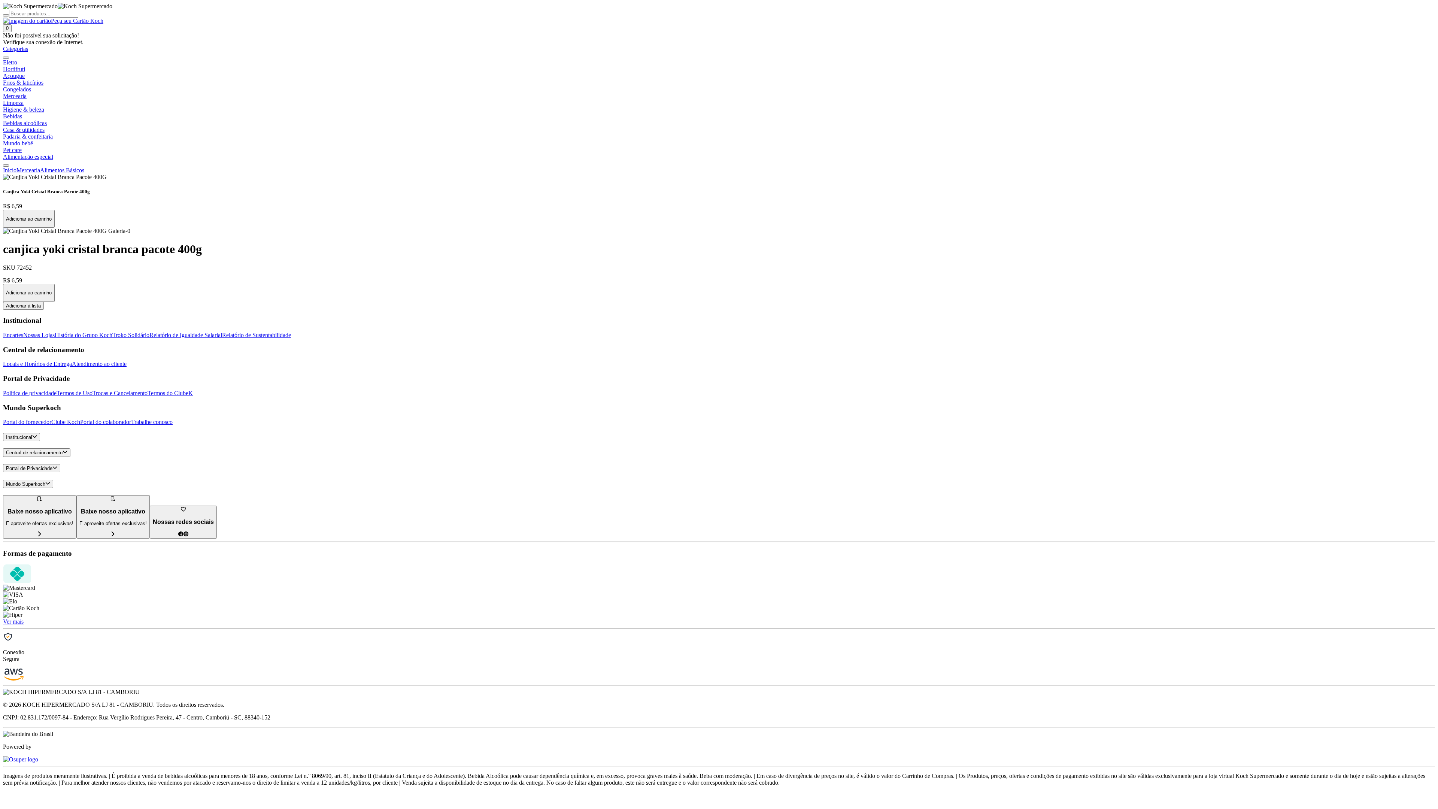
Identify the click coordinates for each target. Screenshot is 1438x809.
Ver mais (13, 621)
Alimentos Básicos (62, 170)
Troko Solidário (130, 335)
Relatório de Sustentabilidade (256, 335)
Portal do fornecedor (27, 422)
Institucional (19, 437)
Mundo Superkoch (25, 484)
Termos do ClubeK (170, 393)
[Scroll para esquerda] (6, 58)
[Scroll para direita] (6, 165)
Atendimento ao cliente (99, 364)
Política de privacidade (30, 393)
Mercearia (28, 170)
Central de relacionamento (34, 453)
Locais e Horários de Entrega (37, 364)
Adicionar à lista (23, 306)
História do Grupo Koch (83, 335)
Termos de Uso (74, 393)
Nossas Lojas (39, 335)
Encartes (13, 335)
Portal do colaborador (105, 422)
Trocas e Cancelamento (120, 393)
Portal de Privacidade (29, 468)
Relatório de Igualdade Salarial (185, 335)
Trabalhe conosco (152, 422)
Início (9, 170)
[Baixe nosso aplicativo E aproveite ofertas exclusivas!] (113, 534)
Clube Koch (65, 422)
